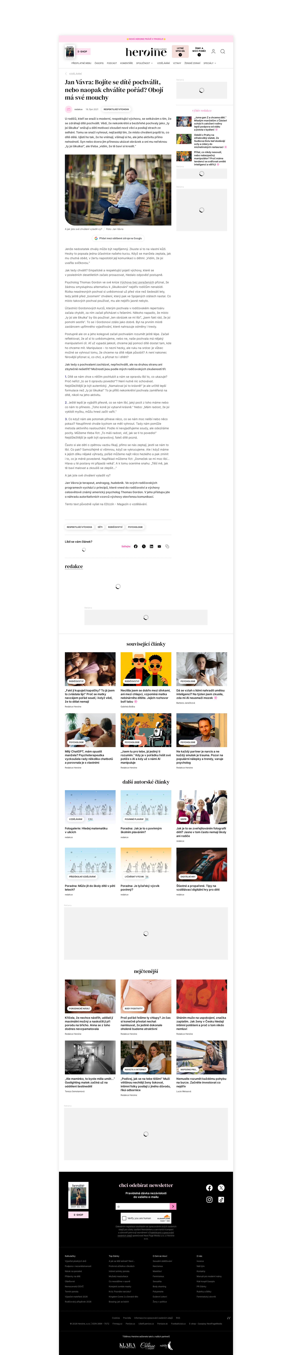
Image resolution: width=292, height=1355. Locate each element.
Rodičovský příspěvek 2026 (78, 1301)
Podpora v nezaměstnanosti (78, 1266)
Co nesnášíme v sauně (119, 1281)
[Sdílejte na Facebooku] (136, 546)
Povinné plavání (134, 819)
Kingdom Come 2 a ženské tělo (123, 1296)
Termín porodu (71, 1291)
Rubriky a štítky (204, 1291)
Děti (100, 527)
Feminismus (158, 1276)
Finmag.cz (117, 1323)
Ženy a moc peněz (199, 50)
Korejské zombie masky (120, 1286)
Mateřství (157, 1271)
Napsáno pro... (189, 1069)
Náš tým (200, 1266)
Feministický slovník (206, 1296)
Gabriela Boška (128, 706)
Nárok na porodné (73, 1271)
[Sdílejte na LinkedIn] (151, 546)
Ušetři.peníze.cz (146, 1323)
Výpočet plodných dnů (75, 1261)
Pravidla (127, 1318)
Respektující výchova (116, 109)
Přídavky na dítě (72, 1276)
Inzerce (200, 1261)
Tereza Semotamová (74, 1091)
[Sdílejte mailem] (159, 546)
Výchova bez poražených (137, 282)
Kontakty (201, 1271)
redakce (74, 566)
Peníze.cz (130, 1323)
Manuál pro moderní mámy (209, 1276)
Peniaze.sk (162, 1323)
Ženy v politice (160, 1301)
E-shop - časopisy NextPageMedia (205, 1323)
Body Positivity (133, 1008)
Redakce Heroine (73, 706)
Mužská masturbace (118, 1276)
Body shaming (159, 1286)
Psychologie (135, 527)
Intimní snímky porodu (119, 1271)
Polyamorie (158, 1291)
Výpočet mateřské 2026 (76, 1296)
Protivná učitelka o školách (122, 1266)
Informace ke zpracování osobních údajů (153, 1318)
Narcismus (158, 1266)
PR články (201, 1286)
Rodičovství (115, 527)
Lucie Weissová (183, 1091)
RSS (178, 1318)
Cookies (116, 1318)
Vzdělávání (75, 819)
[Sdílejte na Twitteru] (144, 546)
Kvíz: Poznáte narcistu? (120, 1291)
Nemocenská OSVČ (74, 1286)
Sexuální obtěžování (162, 1261)
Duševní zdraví (160, 1296)
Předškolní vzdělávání (82, 876)
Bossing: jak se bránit (119, 1301)
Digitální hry (188, 876)
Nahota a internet (135, 1069)
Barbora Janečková (185, 703)
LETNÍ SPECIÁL (180, 50)
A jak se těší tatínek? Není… (122, 1261)
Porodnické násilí (79, 1008)
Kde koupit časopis (206, 1281)
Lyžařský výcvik (134, 876)
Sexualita (157, 1281)
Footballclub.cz (178, 1323)
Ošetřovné (70, 1281)
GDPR (183, 819)
